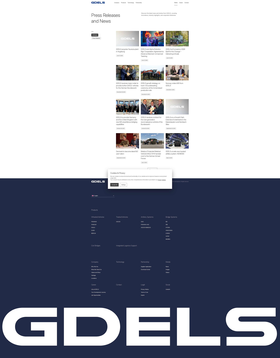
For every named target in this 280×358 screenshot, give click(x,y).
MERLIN (93, 233)
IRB (167, 224)
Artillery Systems (147, 217)
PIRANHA (94, 221)
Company (94, 262)
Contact (119, 285)
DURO (93, 230)
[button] (103, 195)
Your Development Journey (98, 292)
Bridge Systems (171, 217)
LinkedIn (168, 289)
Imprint (142, 295)
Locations (94, 278)
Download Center (145, 269)
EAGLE (93, 227)
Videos (167, 272)
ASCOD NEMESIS (146, 227)
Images (168, 269)
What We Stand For (96, 269)
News (167, 266)
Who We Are (94, 266)
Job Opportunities (96, 295)
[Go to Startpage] (98, 3)
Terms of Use (144, 292)
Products (94, 210)
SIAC (142, 221)
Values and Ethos (95, 272)
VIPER (167, 236)
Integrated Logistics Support (126, 246)
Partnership (145, 262)
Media (168, 262)
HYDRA (168, 227)
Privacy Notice (145, 289)
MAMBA (168, 239)
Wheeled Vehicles (97, 217)
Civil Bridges (95, 246)
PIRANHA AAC (145, 224)
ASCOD (118, 221)
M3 (166, 221)
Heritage (93, 275)
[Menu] (98, 182)
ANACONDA (169, 230)
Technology (120, 262)
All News (94, 35)
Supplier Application (146, 266)
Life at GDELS (95, 289)
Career (93, 285)
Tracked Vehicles (122, 217)
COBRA (168, 233)
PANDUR (93, 224)
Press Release (96, 38)
